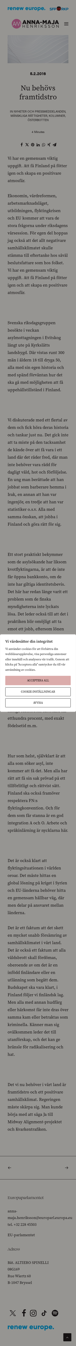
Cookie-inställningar (38, 692)
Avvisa (38, 703)
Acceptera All (38, 680)
